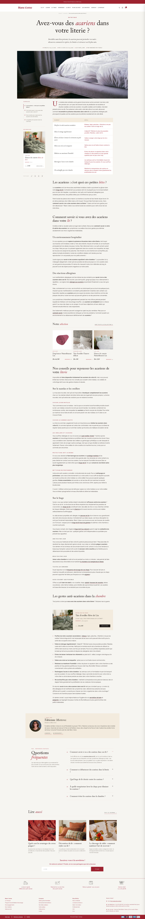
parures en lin (84, 515)
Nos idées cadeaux (43, 905)
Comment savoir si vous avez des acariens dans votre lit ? (34, 111)
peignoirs (56, 700)
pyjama (87, 574)
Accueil (60, 13)
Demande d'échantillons (45, 902)
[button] (125, 7)
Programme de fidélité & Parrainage (14, 902)
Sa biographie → (58, 733)
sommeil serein (57, 313)
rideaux (84, 636)
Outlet (40, 911)
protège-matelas (93, 456)
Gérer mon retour (76, 905)
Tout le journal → (110, 812)
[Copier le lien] (31, 176)
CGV (73, 909)
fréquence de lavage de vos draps (78, 570)
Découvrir (104, 625)
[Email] (35, 176)
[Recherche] (119, 7)
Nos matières (8, 907)
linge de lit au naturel (82, 529)
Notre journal (8, 909)
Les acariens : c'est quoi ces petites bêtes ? (35, 106)
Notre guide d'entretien (44, 900)
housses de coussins (96, 582)
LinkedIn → (48, 733)
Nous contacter (76, 900)
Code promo (42, 909)
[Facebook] (42, 176)
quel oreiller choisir (87, 436)
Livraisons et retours (77, 902)
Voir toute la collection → (104, 324)
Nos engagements (9, 905)
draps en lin (66, 507)
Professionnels (76, 907)
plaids (87, 582)
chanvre (77, 509)
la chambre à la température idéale (92, 562)
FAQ (73, 911)
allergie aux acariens (77, 282)
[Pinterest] (38, 176)
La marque (7, 900)
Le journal (65, 13)
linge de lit (59, 190)
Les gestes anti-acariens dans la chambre (34, 120)
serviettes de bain (95, 697)
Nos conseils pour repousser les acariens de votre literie (34, 115)
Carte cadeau (42, 907)
